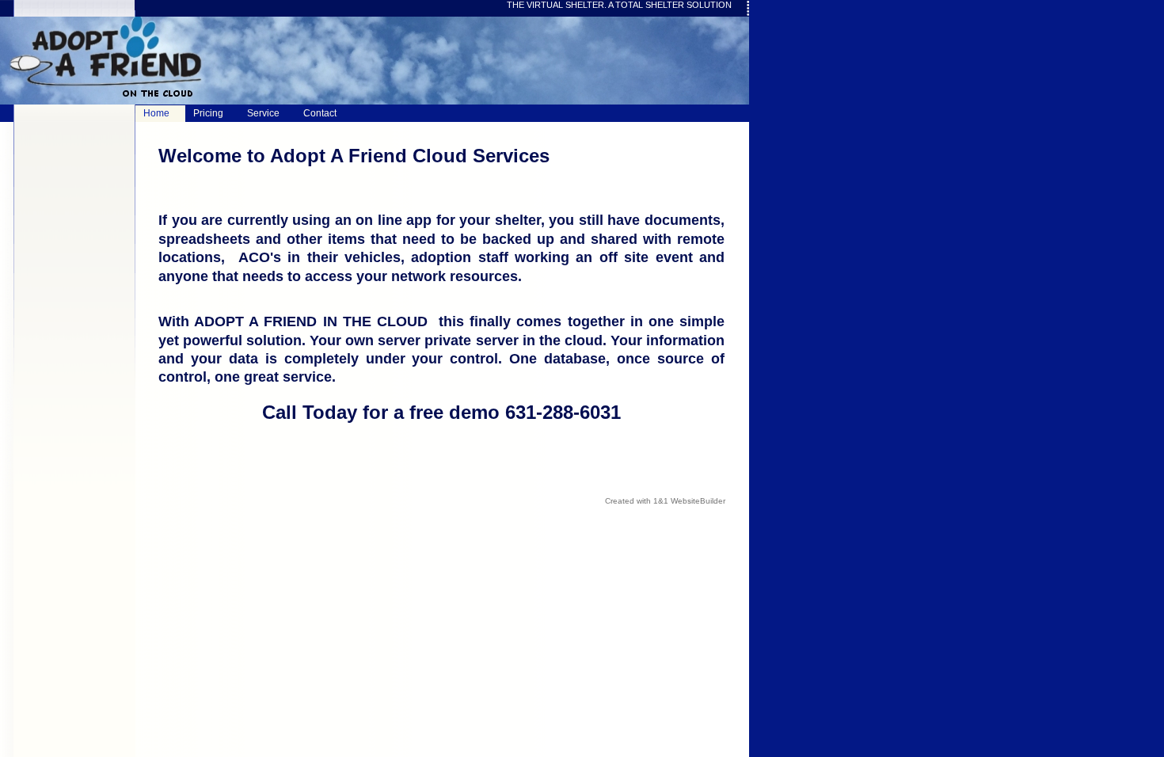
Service (263, 113)
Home (156, 113)
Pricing (208, 113)
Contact (320, 113)
